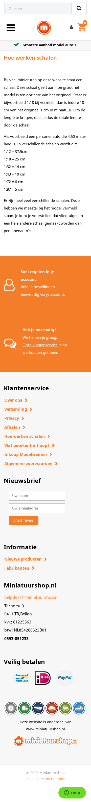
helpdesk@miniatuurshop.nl (31, 597)
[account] (72, 28)
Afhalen (12, 427)
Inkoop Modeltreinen (25, 454)
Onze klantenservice (40, 344)
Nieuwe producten (23, 559)
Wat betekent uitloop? (27, 445)
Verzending (15, 409)
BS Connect (55, 778)
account (57, 294)
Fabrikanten (16, 568)
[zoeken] (79, 8)
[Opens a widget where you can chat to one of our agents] (72, 793)
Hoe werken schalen (24, 436)
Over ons (13, 400)
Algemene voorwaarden (28, 463)
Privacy (11, 418)
